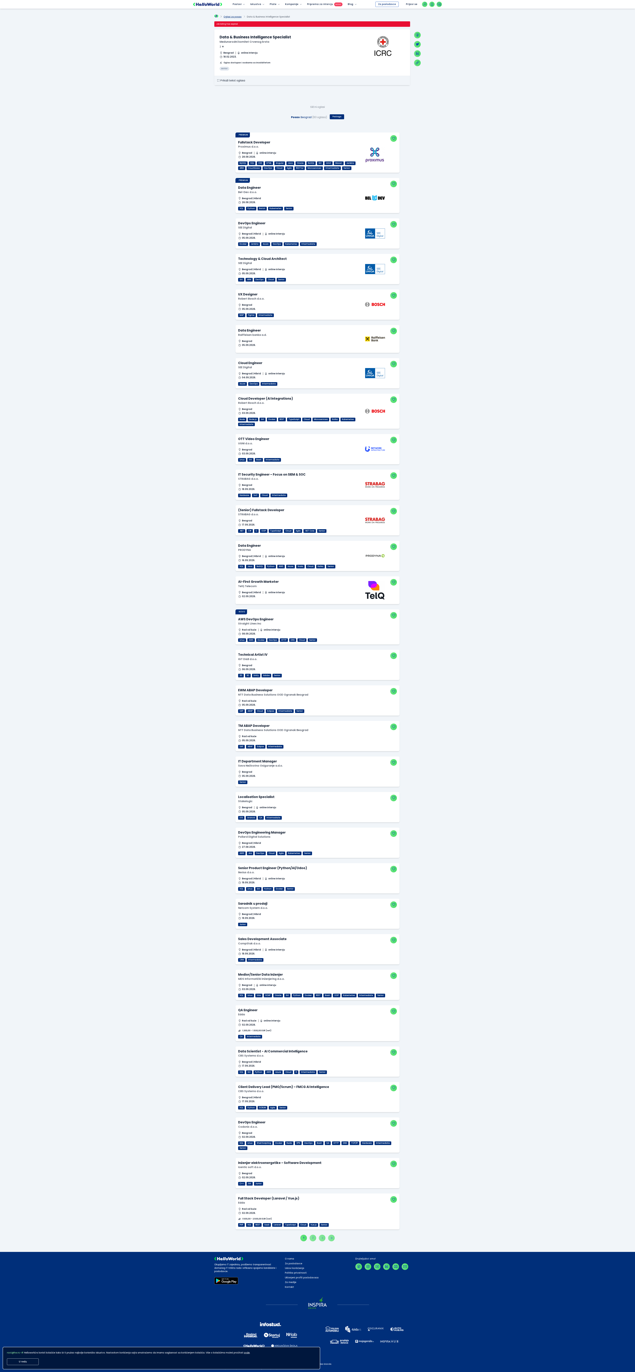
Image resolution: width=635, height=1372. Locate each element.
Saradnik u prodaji (252, 903)
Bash (258, 459)
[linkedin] (417, 53)
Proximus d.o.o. (248, 147)
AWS (281, 566)
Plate (273, 4)
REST (282, 419)
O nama (289, 1258)
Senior (347, 168)
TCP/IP (354, 1143)
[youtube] (377, 1266)
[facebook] (417, 35)
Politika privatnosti (296, 1272)
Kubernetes (275, 208)
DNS (293, 640)
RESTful (299, 168)
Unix (259, 995)
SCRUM (262, 1107)
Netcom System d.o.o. (253, 908)
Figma (251, 315)
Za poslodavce (387, 4)
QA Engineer (247, 1010)
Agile (289, 168)
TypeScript (294, 419)
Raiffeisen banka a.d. (252, 335)
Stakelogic (245, 801)
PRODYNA (244, 550)
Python (251, 208)
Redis (289, 1143)
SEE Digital (245, 227)
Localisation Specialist (256, 797)
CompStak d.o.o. (249, 943)
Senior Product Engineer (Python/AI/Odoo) (272, 868)
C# (249, 531)
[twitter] (417, 44)
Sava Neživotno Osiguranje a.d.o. (260, 766)
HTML (269, 163)
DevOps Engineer (251, 223)
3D (248, 675)
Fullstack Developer (254, 142)
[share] (417, 63)
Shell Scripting (264, 1143)
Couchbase (254, 168)
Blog (350, 4)
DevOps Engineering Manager (262, 832)
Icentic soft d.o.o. (250, 1167)
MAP (242, 315)
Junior (243, 924)
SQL (252, 163)
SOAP (268, 995)
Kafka (335, 419)
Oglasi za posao (233, 16)
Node (242, 419)
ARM (242, 168)
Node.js (253, 419)
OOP (263, 531)
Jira (250, 853)
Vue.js (314, 1224)
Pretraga (337, 116)
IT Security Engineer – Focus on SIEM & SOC (272, 474)
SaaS (266, 1224)
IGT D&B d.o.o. (247, 659)
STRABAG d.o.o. (248, 479)
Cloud (279, 168)
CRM (242, 959)
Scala (300, 566)
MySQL (243, 163)
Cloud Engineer (250, 363)
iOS (241, 817)
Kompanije (291, 4)
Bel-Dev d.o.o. (247, 192)
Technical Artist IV (253, 654)
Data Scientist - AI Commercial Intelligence (273, 1051)
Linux (242, 459)
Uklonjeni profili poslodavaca (302, 1277)
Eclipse (270, 711)
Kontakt (289, 1287)
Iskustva (255, 4)
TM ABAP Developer (254, 726)
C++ (242, 1183)
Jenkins (350, 163)
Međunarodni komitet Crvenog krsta (244, 42)
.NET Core (309, 531)
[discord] (395, 1266)
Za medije (290, 1282)
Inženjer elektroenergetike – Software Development (279, 1163)
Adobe (266, 675)
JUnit (328, 163)
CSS (260, 163)
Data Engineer (249, 187)
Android (251, 817)
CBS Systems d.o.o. (251, 1056)
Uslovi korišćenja (294, 1268)
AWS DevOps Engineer (256, 619)
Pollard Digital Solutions (254, 837)
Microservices (314, 168)
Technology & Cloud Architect (262, 259)
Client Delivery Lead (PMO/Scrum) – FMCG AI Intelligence (283, 1087)
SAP (241, 711)
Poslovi (237, 4)
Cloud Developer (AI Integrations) (265, 398)
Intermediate (332, 168)
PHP (241, 1224)
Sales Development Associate (262, 939)
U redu (23, 1361)
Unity (256, 675)
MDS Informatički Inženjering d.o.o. (261, 979)
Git (320, 163)
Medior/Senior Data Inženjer (260, 974)
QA (260, 817)
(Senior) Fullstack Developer (261, 510)
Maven (338, 163)
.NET (242, 531)
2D (241, 675)
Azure (266, 244)
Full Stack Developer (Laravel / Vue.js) (268, 1198)
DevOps (268, 168)
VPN (298, 1143)
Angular (280, 163)
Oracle (300, 163)
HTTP (283, 640)
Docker (243, 244)
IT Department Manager (257, 761)
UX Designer (247, 294)
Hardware (244, 495)
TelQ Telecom (247, 586)
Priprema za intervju (320, 4)
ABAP (250, 711)
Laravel (277, 1224)
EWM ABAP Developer (255, 690)
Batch (262, 208)
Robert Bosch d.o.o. (251, 299)
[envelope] (405, 1266)
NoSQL (311, 163)
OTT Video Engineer (253, 439)
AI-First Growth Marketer (258, 581)
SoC (255, 495)
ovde (247, 1352)
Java (290, 163)
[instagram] (368, 1266)
